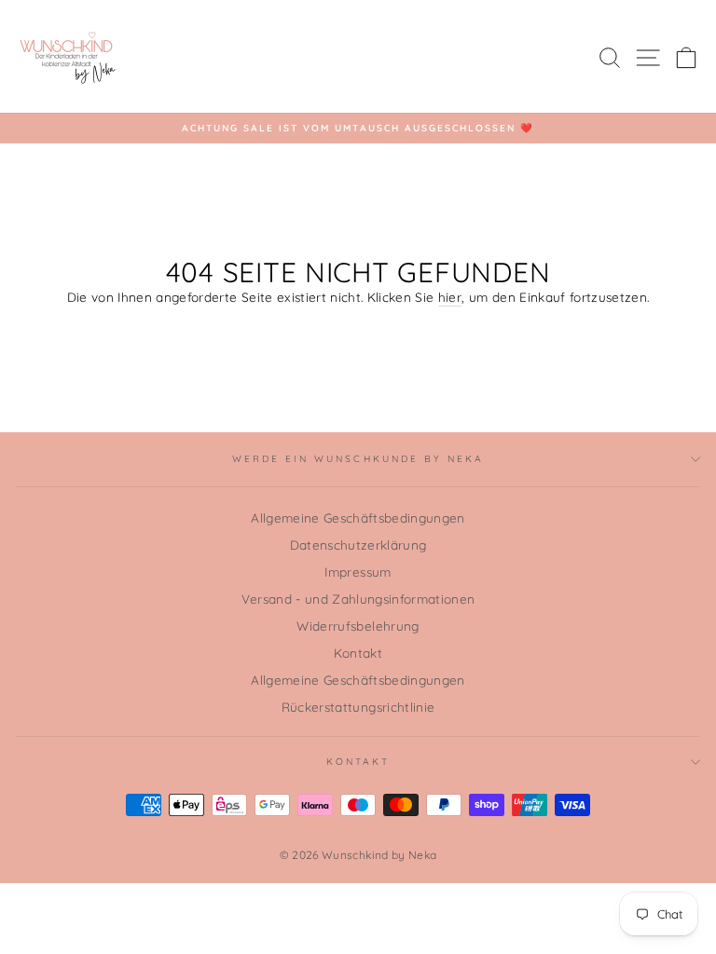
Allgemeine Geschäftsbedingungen (358, 517)
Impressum (357, 571)
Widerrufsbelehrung (357, 626)
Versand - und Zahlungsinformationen (358, 598)
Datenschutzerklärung (358, 544)
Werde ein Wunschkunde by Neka (358, 459)
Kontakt (358, 653)
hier (449, 297)
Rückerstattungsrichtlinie (358, 707)
